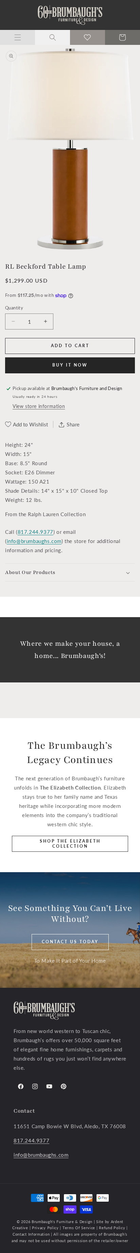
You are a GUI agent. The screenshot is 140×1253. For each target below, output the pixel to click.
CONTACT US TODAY (70, 941)
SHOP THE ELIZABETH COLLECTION (70, 843)
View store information (39, 406)
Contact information (32, 1234)
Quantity (14, 307)
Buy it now (70, 365)
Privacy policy (45, 1227)
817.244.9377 (35, 532)
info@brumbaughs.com (34, 541)
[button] (17, 37)
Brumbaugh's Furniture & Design (62, 1221)
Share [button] (73, 424)
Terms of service (80, 1227)
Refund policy (112, 1227)
